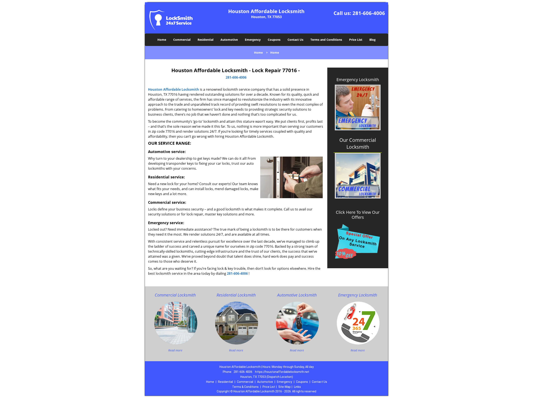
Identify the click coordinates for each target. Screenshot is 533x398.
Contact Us (295, 40)
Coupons (274, 40)
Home (161, 40)
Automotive (229, 40)
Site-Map (284, 386)
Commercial (182, 40)
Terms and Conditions (326, 40)
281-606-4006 (368, 13)
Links (297, 386)
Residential (205, 40)
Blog (372, 40)
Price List (355, 40)
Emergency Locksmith (357, 79)
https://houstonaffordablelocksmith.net (282, 371)
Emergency (253, 40)
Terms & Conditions (245, 386)
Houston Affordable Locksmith (173, 89)
